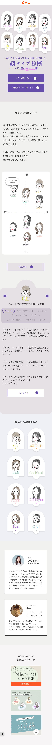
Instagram (34, 612)
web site (34, 615)
